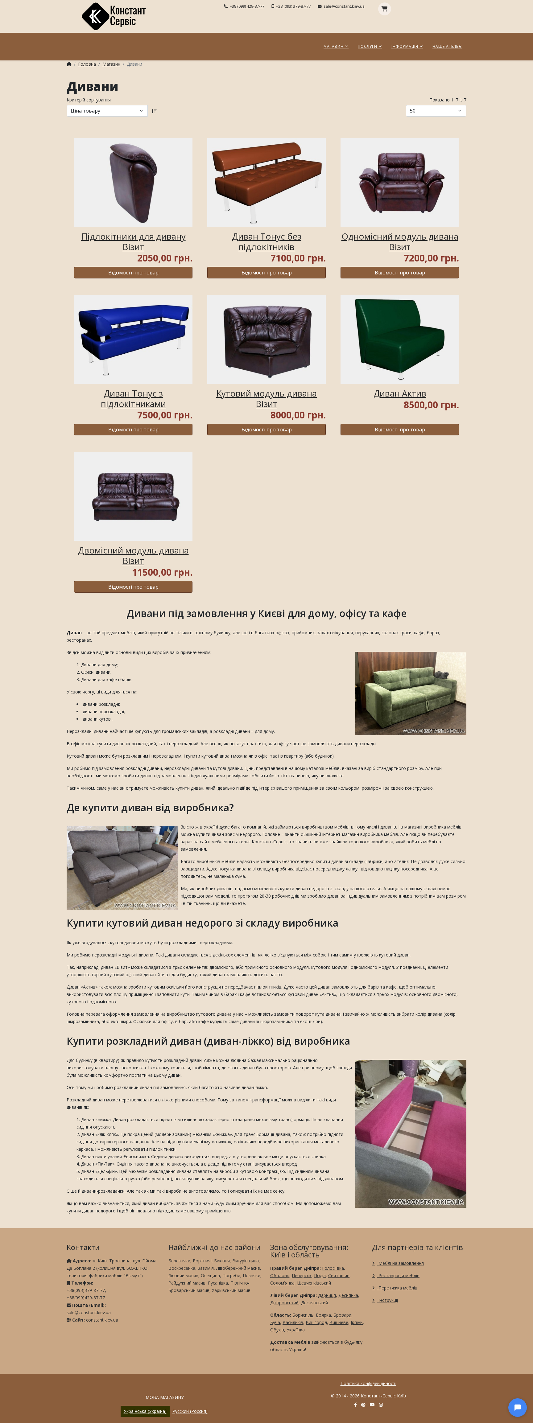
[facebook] (355, 1405)
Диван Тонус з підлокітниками (133, 398)
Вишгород (316, 1322)
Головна (87, 64)
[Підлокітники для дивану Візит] (133, 182)
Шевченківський (314, 1283)
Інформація (404, 46)
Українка (296, 1330)
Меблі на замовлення (400, 1263)
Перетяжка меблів (397, 1288)
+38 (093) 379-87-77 (293, 6)
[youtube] (372, 1405)
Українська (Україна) (145, 1411)
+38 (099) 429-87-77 (247, 6)
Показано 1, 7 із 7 (447, 100)
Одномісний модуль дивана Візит (399, 241)
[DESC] (154, 111)
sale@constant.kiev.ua (344, 6)
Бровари (342, 1315)
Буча (275, 1322)
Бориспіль (302, 1315)
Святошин (338, 1275)
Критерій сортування (89, 100)
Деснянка (348, 1295)
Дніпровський (284, 1303)
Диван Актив (400, 393)
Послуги (367, 46)
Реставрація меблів (398, 1275)
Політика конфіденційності (368, 1383)
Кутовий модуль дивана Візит (266, 398)
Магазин (334, 46)
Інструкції (387, 1300)
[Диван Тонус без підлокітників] (266, 182)
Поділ (320, 1275)
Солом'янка (282, 1283)
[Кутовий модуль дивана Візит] (266, 339)
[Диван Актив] (400, 339)
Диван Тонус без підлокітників (266, 241)
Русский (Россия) (190, 1411)
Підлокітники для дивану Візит (133, 241)
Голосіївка (333, 1268)
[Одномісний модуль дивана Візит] (400, 182)
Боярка (323, 1315)
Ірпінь (357, 1322)
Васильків (293, 1322)
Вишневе (338, 1322)
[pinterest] (363, 1405)
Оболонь (279, 1275)
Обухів (277, 1330)
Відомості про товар (133, 272)
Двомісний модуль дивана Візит (133, 555)
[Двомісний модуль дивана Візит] (133, 496)
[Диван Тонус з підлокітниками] (133, 339)
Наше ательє (447, 46)
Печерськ (302, 1275)
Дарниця (327, 1295)
